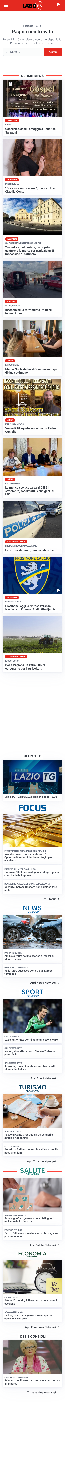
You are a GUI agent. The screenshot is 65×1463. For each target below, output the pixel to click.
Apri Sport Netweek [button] (43, 1078)
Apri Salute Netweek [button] (43, 1245)
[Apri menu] (6, 5)
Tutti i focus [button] (48, 899)
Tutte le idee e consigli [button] (41, 1392)
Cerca (53, 51)
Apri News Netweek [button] (43, 982)
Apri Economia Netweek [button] (40, 1327)
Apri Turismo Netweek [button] (41, 1161)
